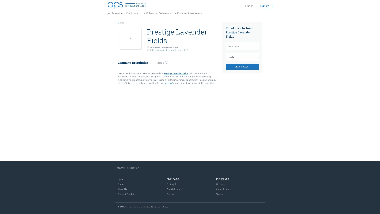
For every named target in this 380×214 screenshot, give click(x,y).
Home (121, 179)
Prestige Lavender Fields (176, 73)
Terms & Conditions (127, 194)
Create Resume (223, 189)
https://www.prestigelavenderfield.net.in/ (169, 50)
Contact (121, 184)
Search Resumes (175, 189)
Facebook (132, 167)
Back (121, 23)
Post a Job (171, 184)
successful (169, 83)
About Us (122, 189)
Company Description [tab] (133, 62)
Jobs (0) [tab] (162, 62)
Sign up (264, 6)
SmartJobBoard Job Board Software (153, 207)
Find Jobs (220, 184)
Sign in (249, 5)
